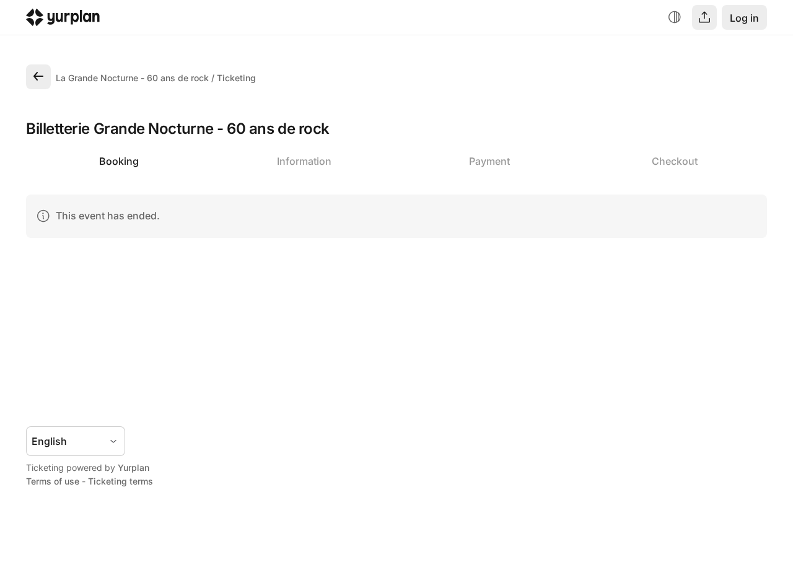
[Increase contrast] (674, 17)
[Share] (704, 17)
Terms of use (52, 481)
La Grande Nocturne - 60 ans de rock (132, 77)
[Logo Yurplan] (63, 20)
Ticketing (236, 77)
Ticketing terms (120, 481)
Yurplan (133, 467)
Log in (744, 18)
